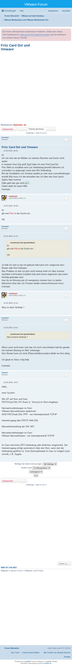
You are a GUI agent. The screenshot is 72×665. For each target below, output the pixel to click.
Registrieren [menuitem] (53, 11)
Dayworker (18, 125)
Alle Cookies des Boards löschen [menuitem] (57, 653)
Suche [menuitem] (69, 24)
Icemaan (5, 137)
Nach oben (69, 192)
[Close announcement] (68, 31)
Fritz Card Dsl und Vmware (20, 147)
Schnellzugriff (10, 11)
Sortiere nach (26, 468)
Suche (48, 129)
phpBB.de (48, 663)
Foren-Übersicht (12, 648)
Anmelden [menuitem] (66, 11)
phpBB (27, 661)
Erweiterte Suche (53, 129)
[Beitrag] (3, 151)
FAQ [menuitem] (21, 11)
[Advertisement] (36, 87)
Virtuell (5, 373)
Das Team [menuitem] (15, 653)
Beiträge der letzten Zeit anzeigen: (29, 464)
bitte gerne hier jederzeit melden (35, 35)
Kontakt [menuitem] (67, 657)
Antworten (7, 129)
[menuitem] (30, 653)
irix (25, 125)
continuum (13, 196)
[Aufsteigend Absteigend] (36, 471)
